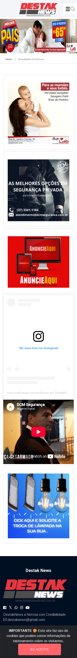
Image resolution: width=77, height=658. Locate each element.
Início (9, 59)
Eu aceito (40, 649)
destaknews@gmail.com (26, 620)
